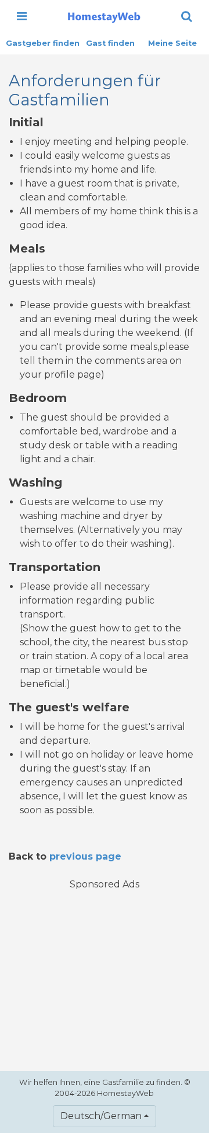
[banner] (104, 16)
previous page (85, 856)
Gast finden (110, 43)
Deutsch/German (101, 1115)
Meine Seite (172, 43)
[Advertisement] (104, 973)
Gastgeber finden (43, 43)
